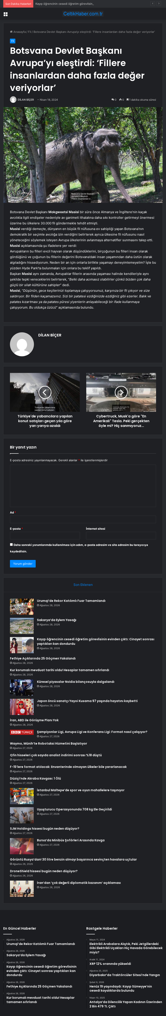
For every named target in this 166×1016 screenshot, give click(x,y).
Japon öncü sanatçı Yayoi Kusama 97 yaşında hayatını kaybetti (87, 701)
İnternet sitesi (95, 528)
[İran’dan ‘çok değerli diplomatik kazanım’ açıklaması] (22, 889)
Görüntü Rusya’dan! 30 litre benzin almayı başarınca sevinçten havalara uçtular (73, 859)
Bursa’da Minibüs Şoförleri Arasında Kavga (71, 840)
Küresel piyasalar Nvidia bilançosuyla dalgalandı (75, 682)
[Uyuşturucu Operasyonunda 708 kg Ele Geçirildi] (22, 815)
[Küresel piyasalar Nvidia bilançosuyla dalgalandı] (22, 688)
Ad (13, 512)
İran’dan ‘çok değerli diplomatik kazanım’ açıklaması (79, 883)
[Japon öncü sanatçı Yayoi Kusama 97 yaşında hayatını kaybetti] (22, 707)
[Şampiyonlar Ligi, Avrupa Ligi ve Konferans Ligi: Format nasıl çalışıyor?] (22, 732)
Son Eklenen (83, 585)
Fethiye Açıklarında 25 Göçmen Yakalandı (43, 658)
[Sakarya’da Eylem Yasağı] (22, 626)
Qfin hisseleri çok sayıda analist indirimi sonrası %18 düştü (56, 755)
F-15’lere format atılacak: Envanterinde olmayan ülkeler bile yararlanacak (68, 767)
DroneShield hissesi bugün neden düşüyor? (44, 871)
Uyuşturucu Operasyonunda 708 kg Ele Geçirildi (74, 809)
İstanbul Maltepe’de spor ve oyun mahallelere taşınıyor (80, 790)
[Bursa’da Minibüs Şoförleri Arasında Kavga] (22, 846)
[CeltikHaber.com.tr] (83, 14)
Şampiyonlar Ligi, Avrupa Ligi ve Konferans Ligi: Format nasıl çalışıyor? (92, 732)
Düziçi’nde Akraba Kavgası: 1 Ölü (35, 778)
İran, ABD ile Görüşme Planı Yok (34, 720)
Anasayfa (19, 31)
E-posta (16, 528)
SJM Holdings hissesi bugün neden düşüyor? (44, 828)
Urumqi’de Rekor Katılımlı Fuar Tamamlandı (71, 601)
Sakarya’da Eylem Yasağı (56, 620)
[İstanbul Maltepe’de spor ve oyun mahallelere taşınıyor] (22, 796)
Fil (29, 31)
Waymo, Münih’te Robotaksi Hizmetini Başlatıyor (48, 743)
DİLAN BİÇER (26, 99)
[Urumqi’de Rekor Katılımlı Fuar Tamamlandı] (22, 607)
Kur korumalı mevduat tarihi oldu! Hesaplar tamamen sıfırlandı (59, 670)
